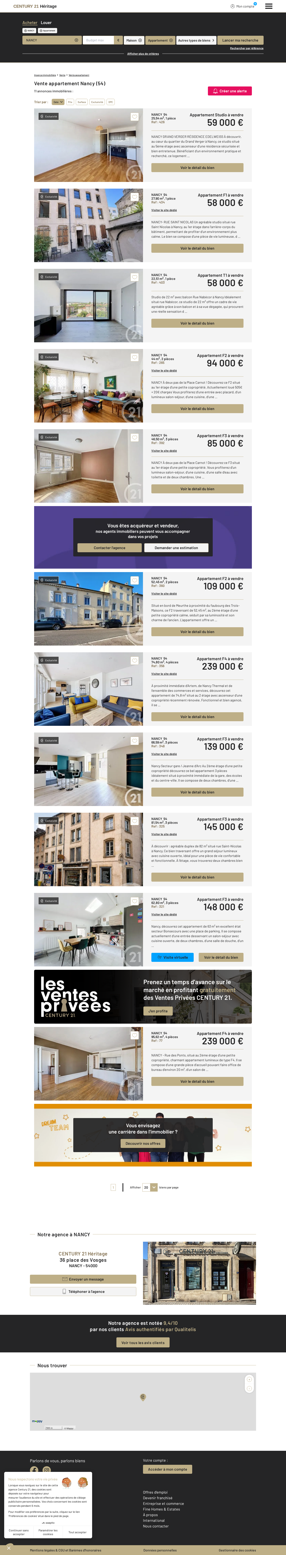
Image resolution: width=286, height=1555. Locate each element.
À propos (150, 1514)
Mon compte (245, 6)
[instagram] (47, 1470)
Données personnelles (160, 1550)
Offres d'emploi (155, 1492)
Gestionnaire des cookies (237, 1550)
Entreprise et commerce (163, 1503)
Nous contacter (156, 1526)
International (154, 1520)
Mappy (70, 1428)
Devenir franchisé (158, 1497)
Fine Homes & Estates (161, 1509)
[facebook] (34, 1470)
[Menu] (269, 6)
